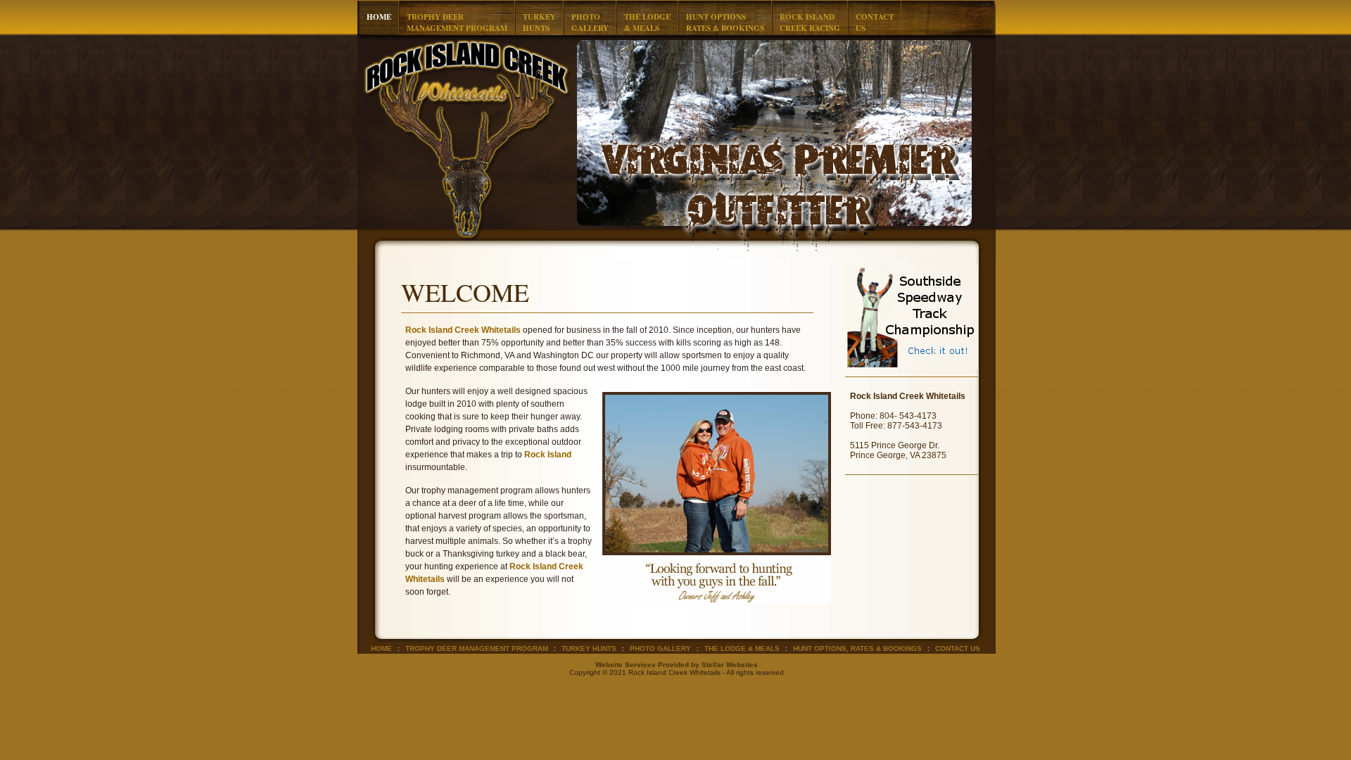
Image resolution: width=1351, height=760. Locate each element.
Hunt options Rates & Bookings (725, 22)
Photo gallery (660, 648)
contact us (957, 648)
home (379, 17)
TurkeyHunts (539, 22)
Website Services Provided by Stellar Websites (676, 665)
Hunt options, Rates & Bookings (857, 648)
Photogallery (590, 22)
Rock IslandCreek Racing (810, 22)
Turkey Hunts (589, 648)
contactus (875, 22)
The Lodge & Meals (647, 22)
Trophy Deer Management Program (457, 22)
